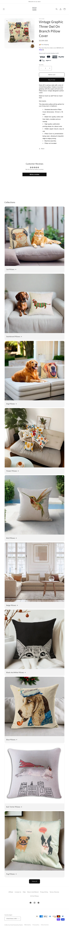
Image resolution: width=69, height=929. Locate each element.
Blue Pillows (10, 740)
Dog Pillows (10, 404)
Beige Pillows (11, 605)
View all (34, 881)
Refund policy (27, 924)
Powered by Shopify (18, 925)
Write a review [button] (34, 174)
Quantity (41, 64)
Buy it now (51, 80)
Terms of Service (54, 892)
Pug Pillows (10, 874)
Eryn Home (10, 925)
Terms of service (45, 924)
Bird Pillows (10, 538)
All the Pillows (34, 896)
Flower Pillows (11, 471)
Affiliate (11, 892)
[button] (4, 9)
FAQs (24, 892)
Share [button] (42, 148)
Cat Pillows (10, 269)
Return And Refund (32, 892)
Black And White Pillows (15, 672)
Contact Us (18, 892)
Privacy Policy (44, 892)
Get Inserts (42, 101)
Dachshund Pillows (13, 336)
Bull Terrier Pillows (13, 807)
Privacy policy (36, 924)
